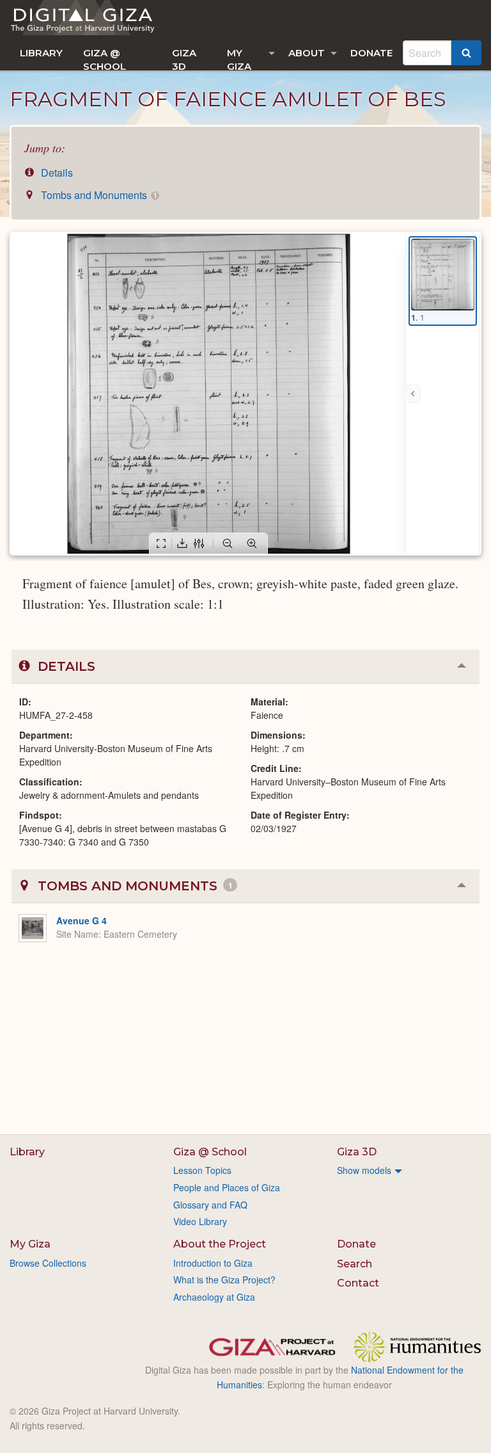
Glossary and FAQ (210, 1204)
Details (55, 172)
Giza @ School (104, 58)
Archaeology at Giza (214, 1296)
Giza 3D (184, 58)
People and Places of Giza (226, 1187)
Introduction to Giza (213, 1262)
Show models (364, 1170)
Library (41, 53)
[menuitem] (41, 52)
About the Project (219, 1244)
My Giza (239, 58)
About (306, 53)
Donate (371, 53)
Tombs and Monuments (97, 195)
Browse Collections (48, 1262)
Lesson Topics (202, 1170)
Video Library (200, 1221)
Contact (358, 1283)
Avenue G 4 (81, 920)
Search (354, 1264)
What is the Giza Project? (224, 1279)
